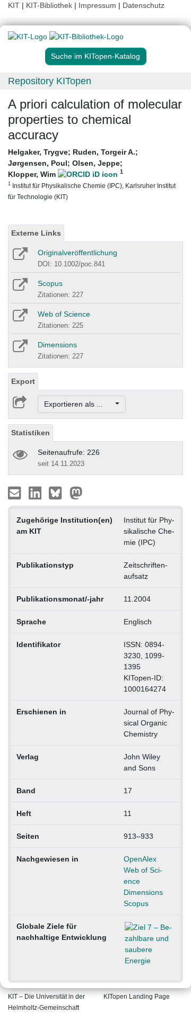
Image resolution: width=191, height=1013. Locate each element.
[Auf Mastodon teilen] (76, 492)
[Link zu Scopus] (19, 288)
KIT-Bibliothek (50, 5)
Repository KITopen (49, 81)
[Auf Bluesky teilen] (58, 492)
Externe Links (36, 233)
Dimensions (57, 344)
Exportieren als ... (79, 404)
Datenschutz (143, 5)
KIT (14, 5)
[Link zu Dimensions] (19, 349)
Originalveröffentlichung (77, 252)
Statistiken (30, 432)
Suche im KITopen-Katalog (95, 56)
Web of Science (64, 314)
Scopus (50, 283)
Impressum (97, 5)
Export (23, 381)
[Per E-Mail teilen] (15, 492)
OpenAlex (140, 859)
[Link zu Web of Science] (19, 319)
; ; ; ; (92, 174)
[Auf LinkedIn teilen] (36, 492)
